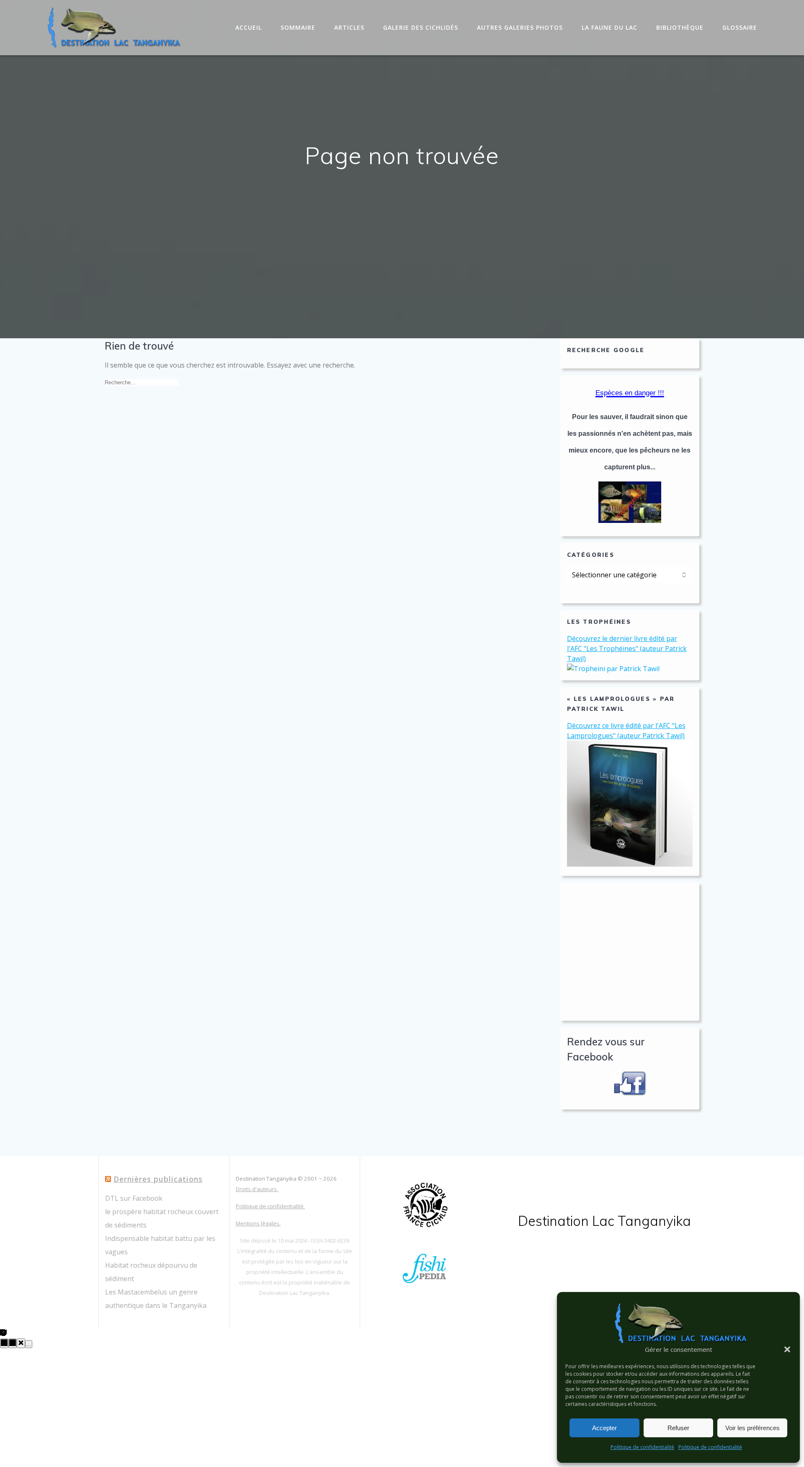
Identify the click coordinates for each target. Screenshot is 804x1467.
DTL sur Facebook (133, 1198)
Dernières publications (158, 1179)
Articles (349, 27)
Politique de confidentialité (642, 1447)
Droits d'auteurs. (257, 1189)
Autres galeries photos (520, 27)
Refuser (678, 1427)
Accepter (604, 1427)
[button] (787, 1349)
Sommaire (298, 27)
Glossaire (739, 27)
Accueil (248, 27)
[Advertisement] (630, 951)
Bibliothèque (680, 27)
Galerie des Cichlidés (420, 27)
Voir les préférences (752, 1427)
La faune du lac (609, 27)
